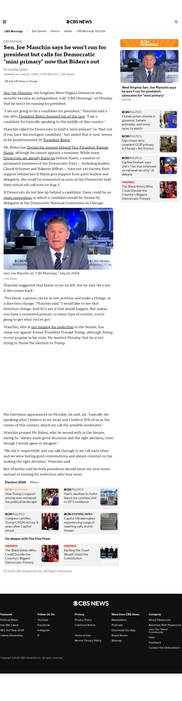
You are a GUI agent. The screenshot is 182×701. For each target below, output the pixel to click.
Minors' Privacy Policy (88, 640)
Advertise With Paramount (165, 625)
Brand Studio (120, 635)
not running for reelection (52, 327)
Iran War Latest (9, 625)
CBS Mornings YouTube (90, 31)
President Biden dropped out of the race (51, 116)
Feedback (155, 642)
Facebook (44, 625)
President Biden (56, 140)
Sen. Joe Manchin (18, 93)
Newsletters (119, 620)
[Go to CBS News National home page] (79, 22)
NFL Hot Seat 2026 (12, 630)
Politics (55, 31)
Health (68, 31)
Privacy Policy (83, 620)
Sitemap (117, 640)
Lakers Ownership (11, 635)
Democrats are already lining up (29, 158)
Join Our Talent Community (158, 631)
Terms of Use (83, 635)
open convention (17, 197)
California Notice (85, 625)
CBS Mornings (13, 31)
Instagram (44, 630)
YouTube (43, 620)
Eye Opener (39, 31)
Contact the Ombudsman (164, 647)
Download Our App (123, 630)
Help (152, 637)
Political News (9, 620)
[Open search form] (176, 22)
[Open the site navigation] (28, 21)
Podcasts (117, 625)
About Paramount (159, 620)
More (34, 482)
